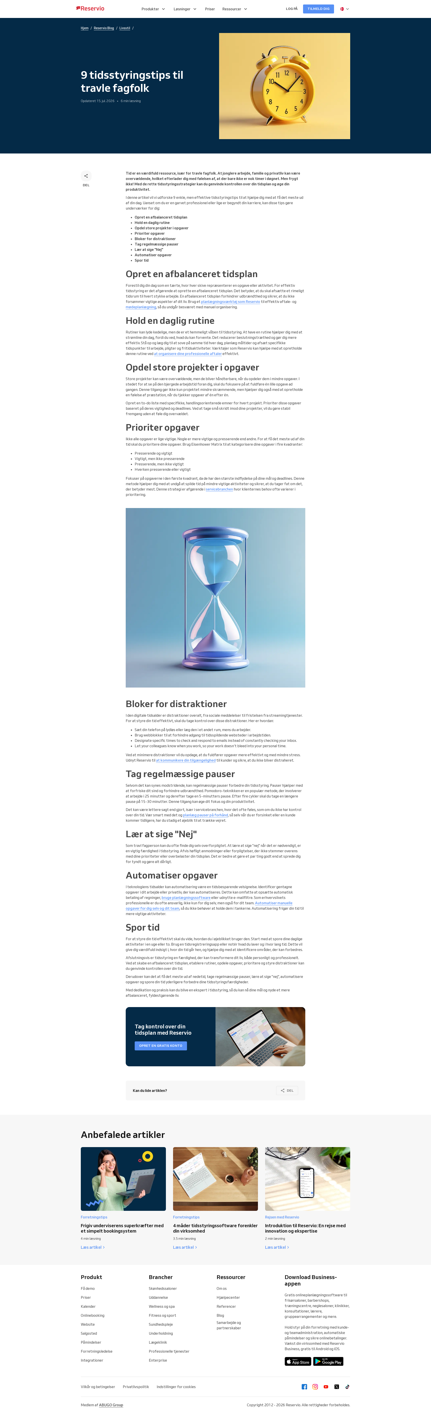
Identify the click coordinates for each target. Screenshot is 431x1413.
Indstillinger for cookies (176, 1387)
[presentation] (344, 8)
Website (88, 1324)
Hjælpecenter (228, 1297)
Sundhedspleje (161, 1324)
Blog (220, 1315)
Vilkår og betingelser (98, 1387)
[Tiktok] (347, 1386)
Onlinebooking (92, 1315)
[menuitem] (154, 8)
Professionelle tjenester (169, 1351)
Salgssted (89, 1333)
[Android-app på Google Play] (328, 1361)
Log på (292, 9)
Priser (86, 1297)
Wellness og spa (162, 1306)
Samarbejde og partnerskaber (229, 1325)
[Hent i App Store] (298, 1361)
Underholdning (161, 1333)
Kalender (88, 1306)
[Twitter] (336, 1386)
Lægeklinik (158, 1342)
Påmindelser (91, 1342)
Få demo (88, 1288)
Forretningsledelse (96, 1351)
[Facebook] (304, 1386)
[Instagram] (315, 1386)
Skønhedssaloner (163, 1288)
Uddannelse (158, 1297)
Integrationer (92, 1360)
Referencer (226, 1306)
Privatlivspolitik (136, 1387)
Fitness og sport (162, 1315)
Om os (222, 1288)
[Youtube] (326, 1386)
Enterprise (158, 1360)
